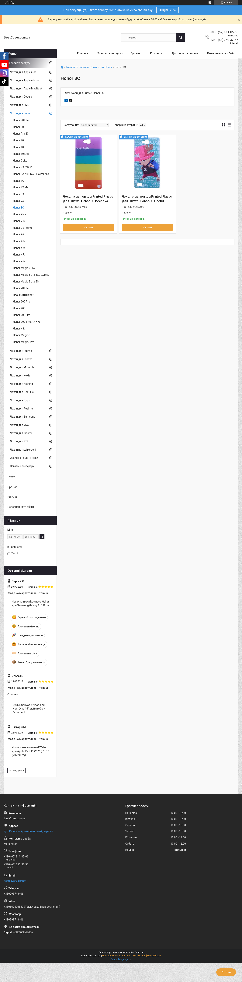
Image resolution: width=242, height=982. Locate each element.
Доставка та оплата (185, 53)
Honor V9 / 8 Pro (23, 227)
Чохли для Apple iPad (23, 72)
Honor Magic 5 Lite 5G (26, 281)
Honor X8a (19, 241)
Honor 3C (18, 207)
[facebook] (66, 101)
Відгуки (12, 497)
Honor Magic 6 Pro (24, 267)
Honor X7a (19, 247)
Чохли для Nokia (20, 375)
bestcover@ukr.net (15, 880)
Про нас (135, 53)
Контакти (156, 53)
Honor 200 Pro (21, 301)
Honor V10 (19, 220)
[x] (70, 101)
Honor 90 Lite (21, 120)
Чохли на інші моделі (23, 449)
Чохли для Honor (102, 67)
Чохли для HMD (19, 104)
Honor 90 (18, 127)
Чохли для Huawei (21, 350)
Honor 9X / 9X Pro (23, 167)
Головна (82, 53)
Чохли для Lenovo (21, 359)
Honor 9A (18, 234)
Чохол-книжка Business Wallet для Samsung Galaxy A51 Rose (30, 603)
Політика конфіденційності (146, 955)
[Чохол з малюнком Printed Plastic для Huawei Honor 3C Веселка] (88, 163)
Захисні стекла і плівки (24, 457)
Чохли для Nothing (21, 383)
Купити (88, 227)
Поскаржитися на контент (116, 955)
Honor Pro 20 (21, 133)
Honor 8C (18, 180)
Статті (11, 477)
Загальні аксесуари (22, 466)
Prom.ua (139, 952)
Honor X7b (19, 254)
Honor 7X (18, 200)
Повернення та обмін (220, 53)
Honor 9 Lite (20, 160)
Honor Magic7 (21, 335)
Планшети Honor (23, 294)
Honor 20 (18, 140)
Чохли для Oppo (20, 400)
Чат (228, 972)
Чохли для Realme (21, 408)
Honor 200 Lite (21, 314)
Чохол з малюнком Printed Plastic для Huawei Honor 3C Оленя (147, 199)
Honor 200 (19, 308)
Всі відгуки (15, 770)
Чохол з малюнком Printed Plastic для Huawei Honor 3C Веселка (88, 199)
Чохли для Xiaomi (21, 433)
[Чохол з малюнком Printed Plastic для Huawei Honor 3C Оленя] (147, 163)
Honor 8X (18, 194)
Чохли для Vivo (19, 424)
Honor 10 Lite (21, 153)
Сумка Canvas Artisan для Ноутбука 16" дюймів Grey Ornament (29, 708)
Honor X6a (19, 261)
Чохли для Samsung (22, 416)
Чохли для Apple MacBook (26, 88)
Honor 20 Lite (21, 288)
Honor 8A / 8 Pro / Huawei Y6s (31, 173)
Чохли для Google (21, 96)
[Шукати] (180, 37)
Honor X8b (19, 328)
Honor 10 (18, 147)
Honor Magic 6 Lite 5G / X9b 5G (31, 274)
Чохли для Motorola (22, 367)
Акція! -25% (167, 10)
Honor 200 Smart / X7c (26, 321)
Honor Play (19, 214)
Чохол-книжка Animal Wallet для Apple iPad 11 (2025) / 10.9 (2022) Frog (31, 751)
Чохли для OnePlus (22, 391)
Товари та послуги (109, 53)
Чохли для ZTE (19, 441)
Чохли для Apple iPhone (25, 80)
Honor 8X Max (21, 187)
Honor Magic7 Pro (23, 341)
